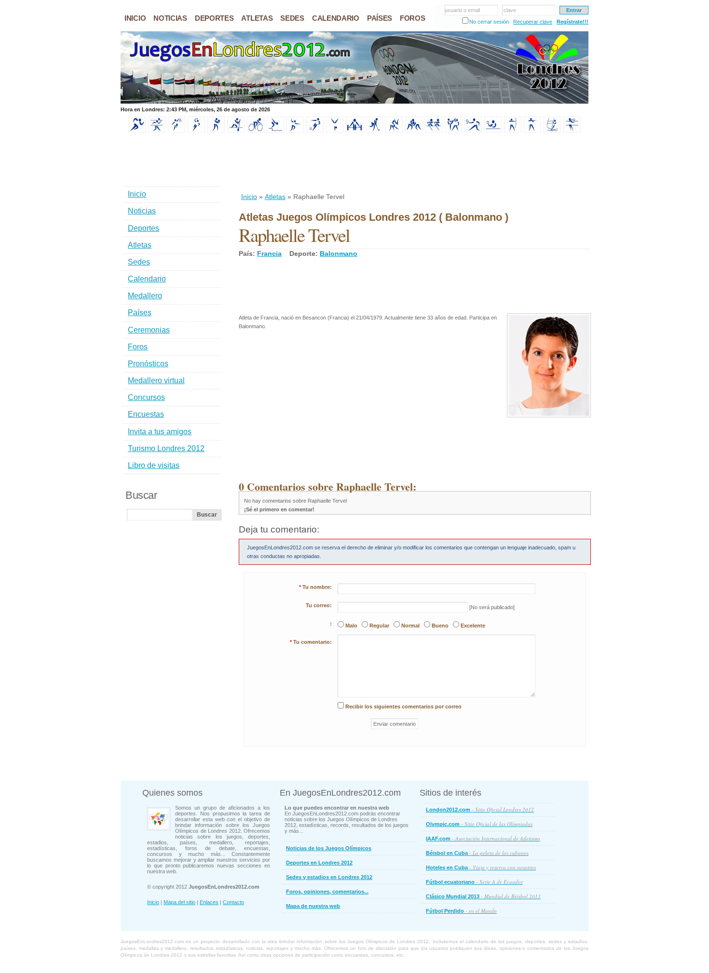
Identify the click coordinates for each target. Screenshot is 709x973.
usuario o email (462, 10)
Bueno (440, 625)
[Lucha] (414, 130)
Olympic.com (479, 823)
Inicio (249, 196)
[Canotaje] (236, 130)
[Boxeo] (216, 130)
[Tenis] (473, 130)
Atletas (275, 196)
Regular (379, 625)
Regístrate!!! (572, 22)
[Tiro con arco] (512, 130)
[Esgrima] (295, 130)
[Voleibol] (572, 130)
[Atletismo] (137, 130)
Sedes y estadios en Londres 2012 (329, 877)
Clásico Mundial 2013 (483, 896)
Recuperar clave (532, 22)
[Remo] (433, 130)
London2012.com (480, 809)
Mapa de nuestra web (313, 906)
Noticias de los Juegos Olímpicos (328, 848)
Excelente (473, 625)
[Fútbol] (315, 130)
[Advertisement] (414, 163)
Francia (269, 253)
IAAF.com (483, 838)
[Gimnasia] (334, 130)
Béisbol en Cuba (477, 852)
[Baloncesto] (176, 130)
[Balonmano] (196, 130)
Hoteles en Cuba (481, 867)
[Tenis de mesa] (493, 130)
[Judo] (394, 130)
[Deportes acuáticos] (275, 130)
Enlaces (209, 902)
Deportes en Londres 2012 (319, 863)
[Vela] (552, 130)
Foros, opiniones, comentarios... (327, 891)
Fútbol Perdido (461, 910)
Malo (351, 625)
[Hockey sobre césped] (374, 130)
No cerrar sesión (489, 22)
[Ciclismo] (255, 130)
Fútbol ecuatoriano (474, 881)
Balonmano (338, 253)
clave (510, 10)
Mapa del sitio (179, 902)
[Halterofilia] (354, 130)
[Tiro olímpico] (532, 130)
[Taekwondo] (453, 130)
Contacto (233, 902)
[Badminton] (156, 130)
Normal (410, 625)
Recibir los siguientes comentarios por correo (403, 706)
